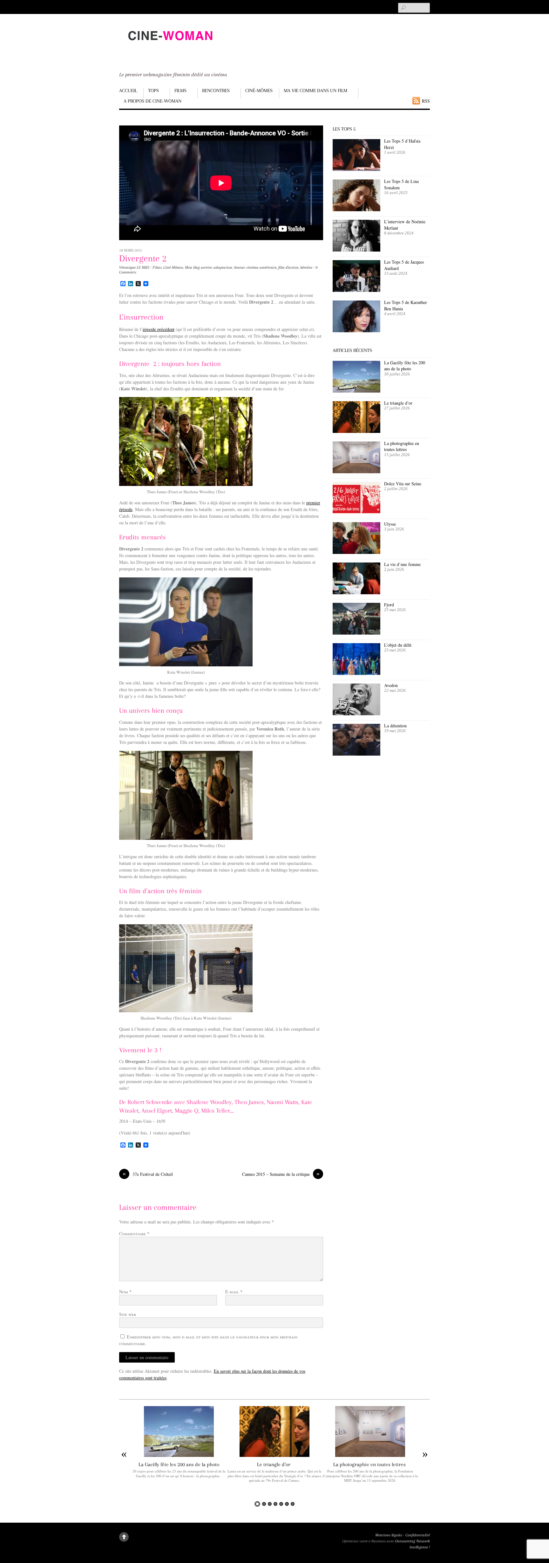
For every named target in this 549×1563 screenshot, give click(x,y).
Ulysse (390, 524)
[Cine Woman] (170, 46)
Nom (125, 1292)
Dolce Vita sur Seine (402, 484)
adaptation (223, 267)
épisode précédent (158, 329)
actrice (206, 267)
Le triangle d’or (399, 403)
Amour (239, 267)
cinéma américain (262, 267)
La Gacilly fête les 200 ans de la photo (404, 366)
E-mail (233, 1292)
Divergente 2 (142, 258)
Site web (127, 1314)
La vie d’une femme (402, 564)
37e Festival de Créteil (148, 1174)
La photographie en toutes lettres (401, 446)
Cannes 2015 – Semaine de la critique (281, 1174)
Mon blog (192, 267)
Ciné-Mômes (259, 90)
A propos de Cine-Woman (152, 101)
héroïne (306, 267)
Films (180, 90)
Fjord (389, 605)
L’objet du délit (397, 645)
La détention (395, 726)
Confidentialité (417, 1535)
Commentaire (134, 1233)
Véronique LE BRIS (134, 267)
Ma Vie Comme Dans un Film (315, 90)
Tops (153, 90)
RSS (426, 101)
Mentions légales (388, 1535)
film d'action (288, 267)
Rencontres (216, 90)
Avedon (391, 685)
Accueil (128, 90)
